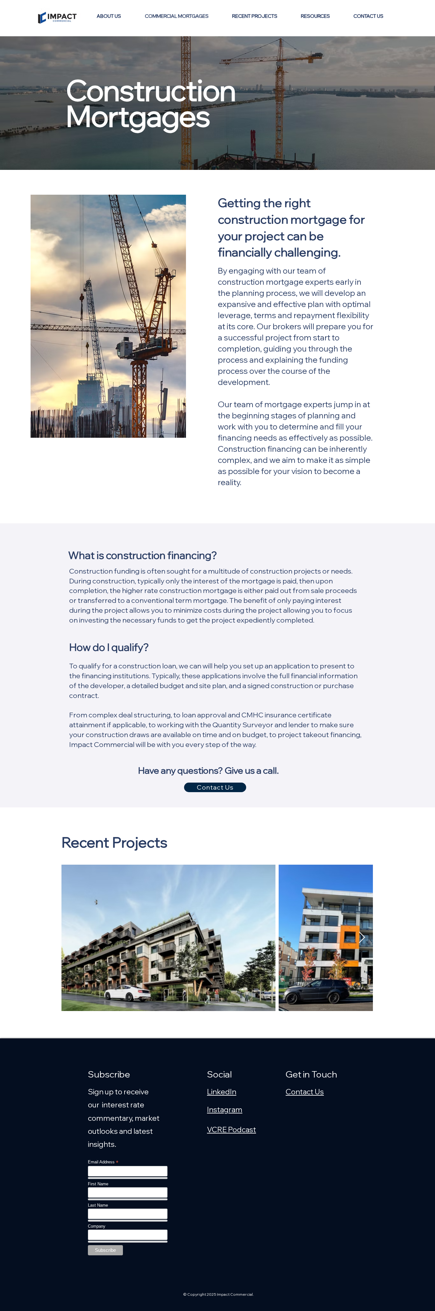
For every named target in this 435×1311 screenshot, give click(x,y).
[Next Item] (362, 937)
